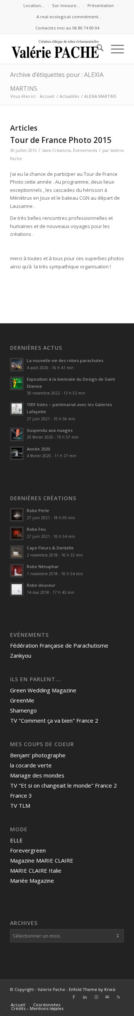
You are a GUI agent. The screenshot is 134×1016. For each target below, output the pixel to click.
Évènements (85, 150)
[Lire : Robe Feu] (16, 533)
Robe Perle (38, 510)
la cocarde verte (31, 765)
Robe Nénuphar (43, 566)
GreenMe (22, 700)
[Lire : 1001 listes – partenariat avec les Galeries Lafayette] (16, 408)
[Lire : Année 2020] (16, 453)
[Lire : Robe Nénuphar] (16, 570)
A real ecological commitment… (69, 16)
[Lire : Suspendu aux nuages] (16, 434)
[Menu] (113, 49)
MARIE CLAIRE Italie (35, 870)
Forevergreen (28, 850)
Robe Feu (36, 529)
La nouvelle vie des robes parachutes (65, 360)
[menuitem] (34, 5)
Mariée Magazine (32, 880)
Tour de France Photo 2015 (60, 140)
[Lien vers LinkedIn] (84, 997)
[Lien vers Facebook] (73, 997)
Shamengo (23, 710)
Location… (33, 5)
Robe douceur (41, 585)
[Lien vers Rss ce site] (118, 997)
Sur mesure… (66, 5)
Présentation (100, 5)
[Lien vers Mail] (107, 997)
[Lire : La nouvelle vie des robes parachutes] (16, 364)
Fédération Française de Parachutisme (59, 645)
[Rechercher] (96, 49)
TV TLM (20, 805)
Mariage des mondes (37, 775)
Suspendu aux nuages (50, 430)
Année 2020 (38, 449)
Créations (61, 150)
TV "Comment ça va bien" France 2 (54, 720)
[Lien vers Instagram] (96, 997)
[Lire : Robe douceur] (16, 589)
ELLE (16, 840)
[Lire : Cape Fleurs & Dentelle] (16, 552)
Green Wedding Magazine (43, 690)
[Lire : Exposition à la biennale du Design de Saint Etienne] (16, 383)
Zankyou (20, 655)
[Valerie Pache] (55, 49)
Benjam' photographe (38, 755)
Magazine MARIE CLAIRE (41, 860)
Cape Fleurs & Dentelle (50, 548)
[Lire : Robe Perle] (16, 514)
